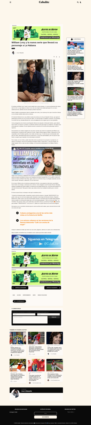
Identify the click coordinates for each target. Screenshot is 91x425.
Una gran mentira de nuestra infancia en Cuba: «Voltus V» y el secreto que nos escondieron (35, 378)
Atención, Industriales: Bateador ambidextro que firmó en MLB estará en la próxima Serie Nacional (36, 349)
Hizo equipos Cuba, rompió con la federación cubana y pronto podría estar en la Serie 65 (54, 375)
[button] (10, 2)
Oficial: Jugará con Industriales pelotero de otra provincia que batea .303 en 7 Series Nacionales (75, 67)
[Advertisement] (45, 14)
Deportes (33, 345)
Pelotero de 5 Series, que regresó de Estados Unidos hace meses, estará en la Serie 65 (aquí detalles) (18, 376)
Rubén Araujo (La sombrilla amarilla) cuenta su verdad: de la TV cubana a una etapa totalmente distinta (17, 350)
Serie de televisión (42, 295)
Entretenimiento (27, 295)
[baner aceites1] (36, 33)
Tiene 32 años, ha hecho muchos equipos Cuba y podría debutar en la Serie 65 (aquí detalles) (74, 113)
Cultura (19, 295)
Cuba (14, 295)
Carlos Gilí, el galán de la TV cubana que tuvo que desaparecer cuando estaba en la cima (54, 349)
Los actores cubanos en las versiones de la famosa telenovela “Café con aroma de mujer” (36, 222)
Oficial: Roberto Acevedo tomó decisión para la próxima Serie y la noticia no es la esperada (75, 52)
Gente (34, 295)
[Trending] (61, 333)
